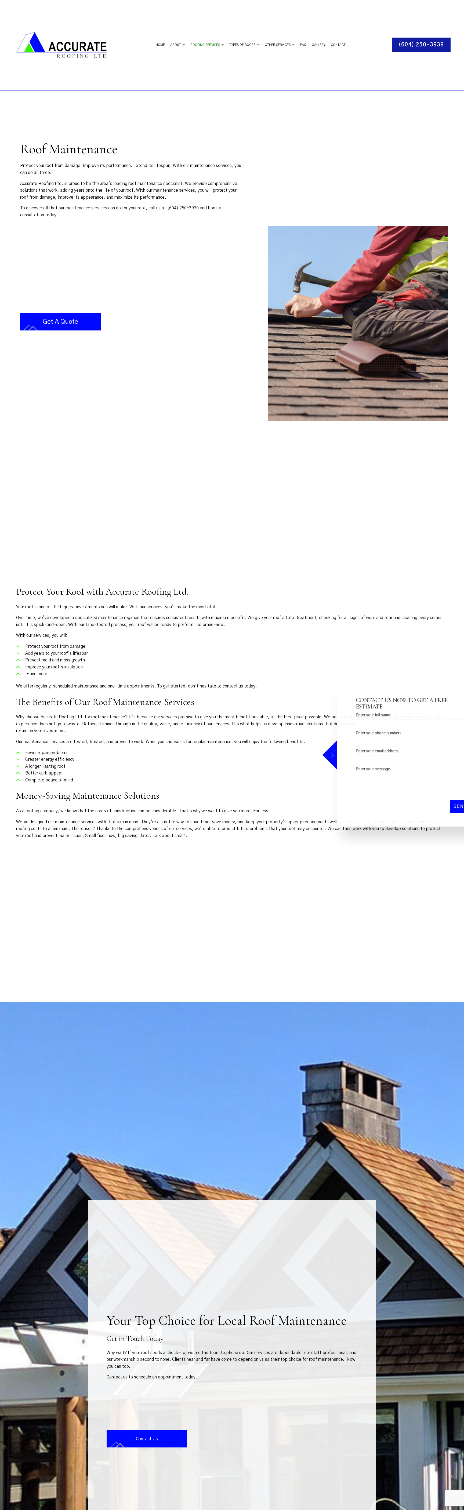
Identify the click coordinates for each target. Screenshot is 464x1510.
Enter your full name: (347, 715)
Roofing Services (205, 44)
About (175, 44)
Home (160, 44)
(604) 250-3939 (421, 45)
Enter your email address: (351, 751)
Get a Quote (60, 322)
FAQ (303, 44)
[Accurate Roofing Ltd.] (65, 45)
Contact (338, 44)
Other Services (278, 44)
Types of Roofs (242, 44)
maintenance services (86, 208)
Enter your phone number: (352, 733)
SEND (434, 806)
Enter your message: (347, 769)
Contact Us (147, 1444)
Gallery (318, 44)
